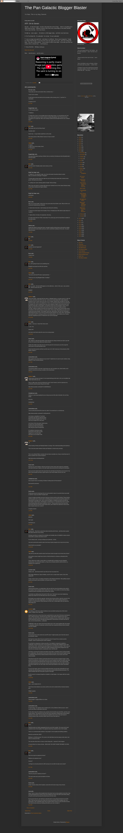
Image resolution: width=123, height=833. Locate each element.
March (81, 168)
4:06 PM (30, 701)
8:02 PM (30, 279)
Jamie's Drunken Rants (84, 252)
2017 (80, 145)
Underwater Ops (82, 246)
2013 (80, 218)
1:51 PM (30, 486)
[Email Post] (39, 82)
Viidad (29, 143)
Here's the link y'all (29, 50)
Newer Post (27, 810)
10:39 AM (30, 547)
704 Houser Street (83, 249)
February (82, 214)
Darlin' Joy (81, 256)
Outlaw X (30, 296)
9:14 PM (30, 436)
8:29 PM (30, 604)
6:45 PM (30, 159)
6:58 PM (30, 197)
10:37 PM (30, 628)
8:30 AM (30, 524)
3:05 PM (30, 693)
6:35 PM (30, 138)
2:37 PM (30, 362)
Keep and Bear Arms (83, 254)
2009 (80, 226)
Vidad (29, 551)
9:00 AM (30, 352)
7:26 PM (30, 240)
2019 (80, 141)
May (81, 164)
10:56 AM (30, 565)
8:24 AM (30, 474)
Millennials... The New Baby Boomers (83, 209)
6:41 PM (30, 149)
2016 (80, 147)
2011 (80, 222)
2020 (80, 139)
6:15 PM (30, 103)
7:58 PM (30, 257)
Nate (29, 126)
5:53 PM (30, 778)
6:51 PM (30, 167)
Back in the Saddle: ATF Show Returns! (83, 204)
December (82, 152)
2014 (80, 151)
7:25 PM (30, 232)
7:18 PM (30, 221)
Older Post (69, 810)
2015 (80, 149)
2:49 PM (30, 510)
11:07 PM (30, 460)
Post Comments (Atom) (36, 813)
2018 (80, 143)
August (82, 158)
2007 (80, 230)
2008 (80, 228)
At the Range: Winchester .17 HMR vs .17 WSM (83, 195)
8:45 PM (30, 292)
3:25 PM (30, 371)
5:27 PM (30, 767)
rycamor (30, 609)
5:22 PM (30, 746)
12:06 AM (30, 334)
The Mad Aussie (82, 247)
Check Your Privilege (82, 180)
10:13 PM (30, 317)
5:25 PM (30, 388)
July (81, 160)
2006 (80, 232)
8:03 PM (30, 582)
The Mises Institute (83, 258)
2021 (80, 137)
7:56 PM (30, 249)
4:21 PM (30, 718)
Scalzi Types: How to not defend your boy (83, 184)
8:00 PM (30, 268)
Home (48, 810)
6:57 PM (30, 188)
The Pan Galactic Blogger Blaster (56, 7)
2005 (80, 234)
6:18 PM (30, 404)
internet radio (83, 96)
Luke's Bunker (82, 251)
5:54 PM (30, 786)
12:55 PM (30, 677)
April (81, 166)
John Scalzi (82, 188)
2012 (80, 220)
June (81, 162)
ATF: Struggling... (83, 173)
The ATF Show (90, 96)
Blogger (67, 822)
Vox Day (80, 242)
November (82, 154)
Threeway (81, 244)
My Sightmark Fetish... (83, 200)
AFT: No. (82, 170)
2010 (80, 224)
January (82, 216)
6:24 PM (30, 121)
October (82, 156)
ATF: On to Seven (82, 177)
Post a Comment (30, 807)
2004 (80, 236)
